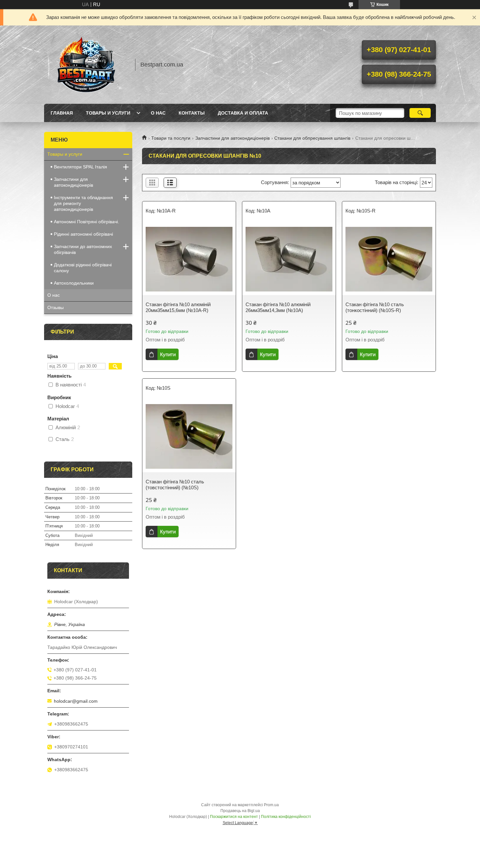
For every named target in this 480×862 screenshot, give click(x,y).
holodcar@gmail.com (76, 701)
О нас (158, 113)
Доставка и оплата (243, 113)
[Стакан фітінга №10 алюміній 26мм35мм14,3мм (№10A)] (289, 259)
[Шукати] (420, 113)
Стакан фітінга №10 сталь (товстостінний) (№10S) (175, 484)
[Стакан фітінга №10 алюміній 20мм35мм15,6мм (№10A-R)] (189, 259)
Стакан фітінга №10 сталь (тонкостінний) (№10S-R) (374, 307)
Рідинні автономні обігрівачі (83, 234)
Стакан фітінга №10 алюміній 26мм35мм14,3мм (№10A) (278, 307)
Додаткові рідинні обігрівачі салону (83, 267)
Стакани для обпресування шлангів (312, 138)
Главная (62, 113)
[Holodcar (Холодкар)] (86, 64)
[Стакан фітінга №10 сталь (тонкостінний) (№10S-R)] (388, 259)
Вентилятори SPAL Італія (80, 166)
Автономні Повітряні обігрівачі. (86, 221)
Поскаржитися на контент (234, 816)
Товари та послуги (170, 138)
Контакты (192, 113)
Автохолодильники (74, 283)
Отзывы (55, 307)
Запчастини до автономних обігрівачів (83, 249)
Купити (168, 354)
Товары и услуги (108, 113)
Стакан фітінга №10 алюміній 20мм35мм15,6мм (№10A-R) (178, 307)
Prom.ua (271, 805)
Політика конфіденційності (286, 816)
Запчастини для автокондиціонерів (232, 138)
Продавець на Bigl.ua (240, 810)
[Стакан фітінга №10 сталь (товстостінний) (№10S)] (189, 436)
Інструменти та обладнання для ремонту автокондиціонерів (83, 203)
